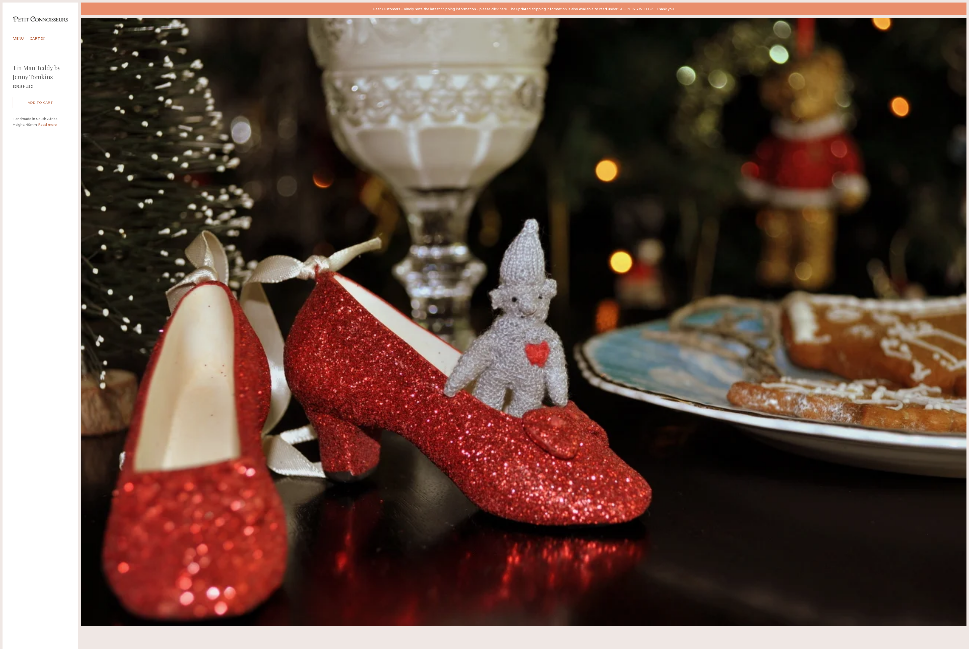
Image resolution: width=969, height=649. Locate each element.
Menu (18, 38)
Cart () (37, 38)
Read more (47, 124)
